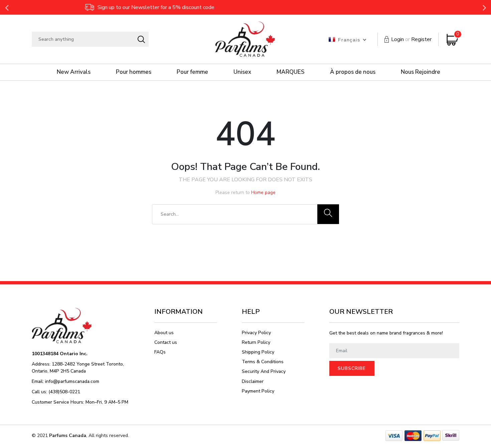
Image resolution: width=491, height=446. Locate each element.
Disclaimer (253, 381)
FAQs (160, 352)
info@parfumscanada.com (72, 381)
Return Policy (256, 342)
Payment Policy (258, 391)
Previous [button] (6, 7)
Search (141, 39)
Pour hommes (133, 72)
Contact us (165, 342)
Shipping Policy (258, 352)
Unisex (242, 72)
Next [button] (484, 7)
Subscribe (352, 368)
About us (164, 332)
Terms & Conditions (263, 362)
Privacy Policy (256, 332)
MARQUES (291, 72)
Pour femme (192, 72)
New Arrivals (74, 72)
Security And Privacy (264, 371)
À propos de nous (352, 72)
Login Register (411, 39)
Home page (263, 192)
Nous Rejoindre (420, 72)
